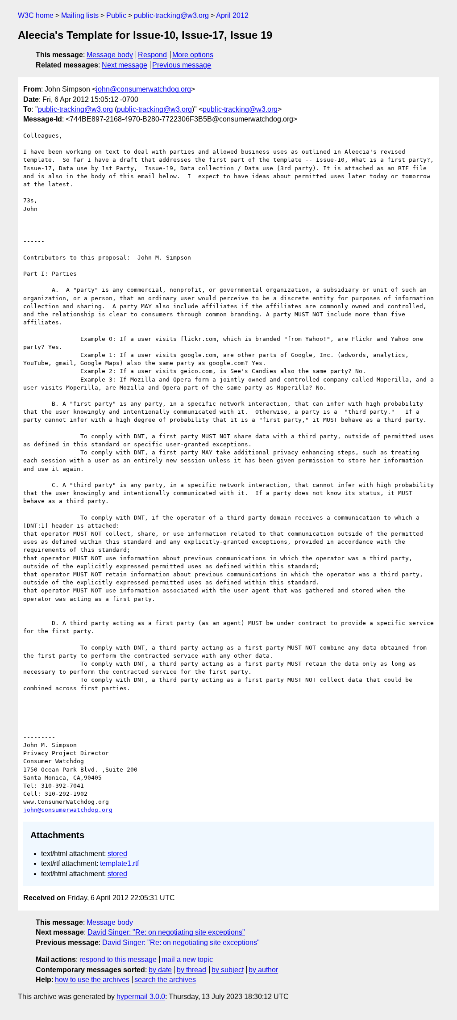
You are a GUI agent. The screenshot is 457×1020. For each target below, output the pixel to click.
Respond (152, 55)
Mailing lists (80, 15)
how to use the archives (92, 979)
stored (117, 853)
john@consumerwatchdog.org (143, 89)
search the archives (165, 979)
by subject (228, 970)
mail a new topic (187, 959)
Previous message (181, 65)
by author (263, 970)
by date (160, 970)
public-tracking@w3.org (171, 15)
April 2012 (232, 15)
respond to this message (118, 959)
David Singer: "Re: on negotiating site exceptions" (166, 932)
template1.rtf (119, 863)
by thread (191, 970)
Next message (124, 65)
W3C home (36, 15)
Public (116, 15)
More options (192, 55)
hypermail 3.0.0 (140, 996)
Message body (110, 55)
